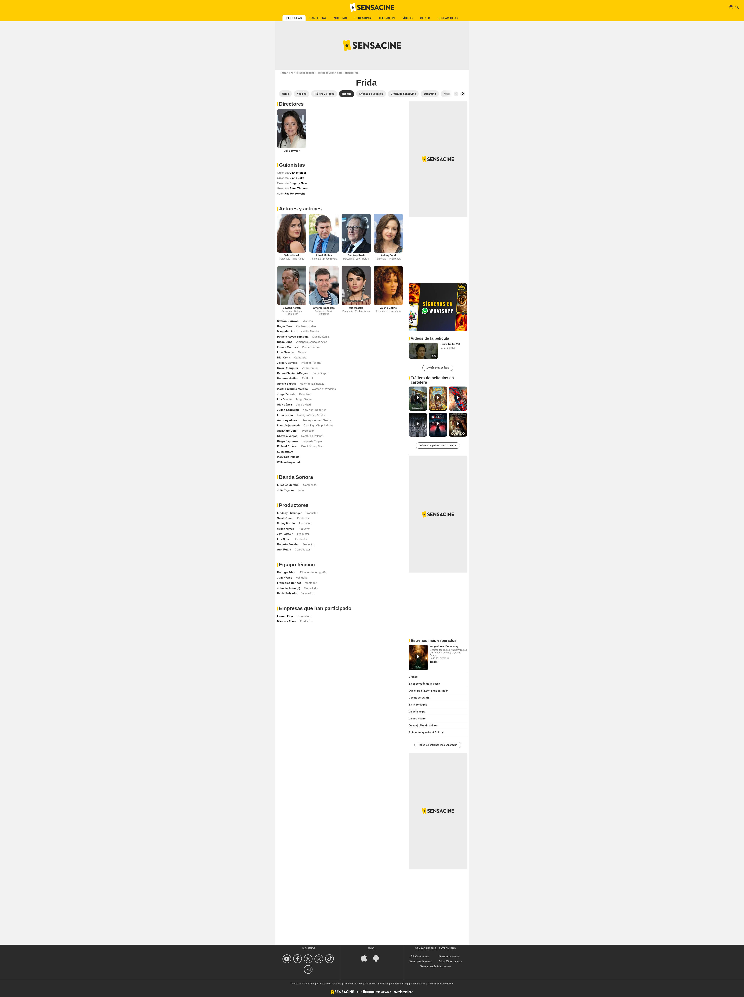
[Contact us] (309, 969)
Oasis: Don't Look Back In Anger (428, 690)
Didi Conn (283, 357)
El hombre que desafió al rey (426, 732)
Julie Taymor (292, 150)
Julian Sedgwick (288, 409)
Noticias (340, 18)
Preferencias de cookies (440, 983)
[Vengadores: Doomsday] (418, 657)
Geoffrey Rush (356, 255)
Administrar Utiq (399, 983)
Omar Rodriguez (287, 367)
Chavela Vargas (287, 435)
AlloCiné (416, 956)
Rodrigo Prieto (286, 572)
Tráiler (433, 661)
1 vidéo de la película (437, 367)
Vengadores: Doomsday (444, 646)
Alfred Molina (324, 255)
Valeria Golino (388, 307)
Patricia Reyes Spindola (292, 336)
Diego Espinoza (287, 441)
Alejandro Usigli (287, 430)
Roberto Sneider (288, 544)
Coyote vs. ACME (419, 697)
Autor (280, 193)
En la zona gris (418, 704)
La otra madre (417, 718)
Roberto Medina (287, 378)
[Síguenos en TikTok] (330, 958)
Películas (294, 18)
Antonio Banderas (324, 307)
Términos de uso (353, 983)
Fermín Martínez (287, 347)
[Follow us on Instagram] (319, 958)
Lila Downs (284, 399)
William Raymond (288, 462)
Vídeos (407, 18)
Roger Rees (284, 326)
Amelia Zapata (286, 383)
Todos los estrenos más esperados (437, 745)
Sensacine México (431, 966)
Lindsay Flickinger (289, 512)
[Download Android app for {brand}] (378, 957)
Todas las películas (305, 73)
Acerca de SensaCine (302, 983)
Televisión (387, 18)
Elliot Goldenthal (288, 484)
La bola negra (417, 711)
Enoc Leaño (285, 415)
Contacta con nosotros (329, 983)
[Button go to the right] (462, 94)
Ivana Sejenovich (288, 425)
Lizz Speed (284, 539)
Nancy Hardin (286, 523)
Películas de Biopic (325, 73)
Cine (291, 73)
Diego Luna (284, 341)
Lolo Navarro (285, 352)
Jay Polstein (285, 533)
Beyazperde (416, 961)
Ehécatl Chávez (287, 446)
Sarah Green (285, 518)
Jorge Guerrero (287, 362)
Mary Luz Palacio (288, 456)
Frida (339, 73)
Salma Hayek (292, 255)
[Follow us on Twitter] (309, 958)
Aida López (284, 404)
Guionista (283, 172)
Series (425, 18)
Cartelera (317, 18)
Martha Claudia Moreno (292, 388)
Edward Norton (292, 307)
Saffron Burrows (288, 320)
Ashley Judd (388, 255)
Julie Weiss (284, 577)
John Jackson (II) (288, 588)
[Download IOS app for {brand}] (366, 957)
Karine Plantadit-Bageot (293, 373)
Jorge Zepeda (286, 394)
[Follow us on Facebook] (298, 958)
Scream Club (448, 18)
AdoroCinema (447, 961)
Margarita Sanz (287, 331)
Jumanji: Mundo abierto (423, 725)
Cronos (413, 676)
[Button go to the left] (456, 94)
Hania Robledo (287, 593)
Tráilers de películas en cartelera (438, 445)
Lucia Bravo (285, 451)
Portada (282, 73)
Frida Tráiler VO (450, 344)
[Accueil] (372, 7)
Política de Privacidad (376, 983)
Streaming (363, 18)
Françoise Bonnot (289, 582)
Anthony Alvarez (288, 420)
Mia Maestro (356, 307)
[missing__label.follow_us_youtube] (287, 958)
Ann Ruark (284, 549)
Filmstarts (444, 956)
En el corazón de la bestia (424, 683)
